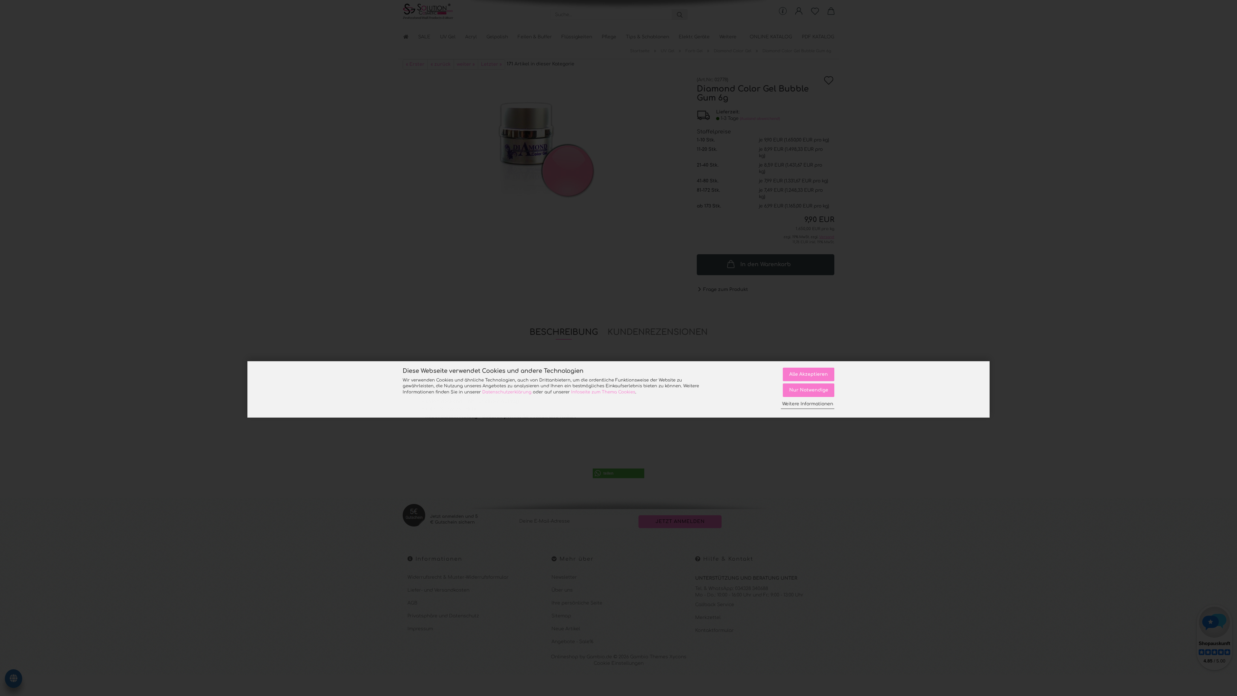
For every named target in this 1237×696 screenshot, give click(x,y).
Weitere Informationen (807, 403)
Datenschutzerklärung (507, 392)
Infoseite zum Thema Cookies (603, 392)
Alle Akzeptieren (808, 374)
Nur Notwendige (808, 390)
